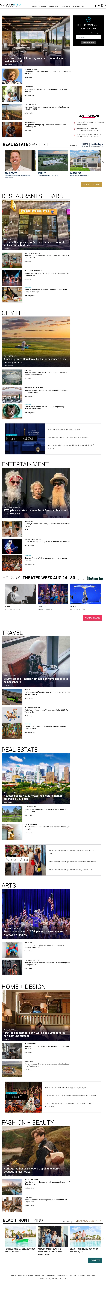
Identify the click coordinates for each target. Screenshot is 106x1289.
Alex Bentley (28, 77)
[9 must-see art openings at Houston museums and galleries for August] (12, 950)
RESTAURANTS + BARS (32, 196)
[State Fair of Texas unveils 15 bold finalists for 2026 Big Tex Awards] (12, 715)
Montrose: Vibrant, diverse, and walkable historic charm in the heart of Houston (70, 447)
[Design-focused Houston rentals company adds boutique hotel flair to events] (12, 1069)
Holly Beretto (28, 815)
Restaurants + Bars (39, 2)
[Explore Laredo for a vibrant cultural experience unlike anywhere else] (12, 731)
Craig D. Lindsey (29, 545)
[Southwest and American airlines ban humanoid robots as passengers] (36, 662)
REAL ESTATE (20, 749)
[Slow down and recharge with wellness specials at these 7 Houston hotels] (12, 1187)
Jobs (70, 1275)
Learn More (95, 1260)
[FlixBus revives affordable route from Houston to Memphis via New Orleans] (12, 697)
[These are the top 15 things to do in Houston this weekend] (12, 546)
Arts (82, 2)
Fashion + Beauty (54, 6)
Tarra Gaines (7, 938)
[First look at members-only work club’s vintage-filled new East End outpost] (36, 1016)
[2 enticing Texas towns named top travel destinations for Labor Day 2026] (12, 112)
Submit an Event (39, 1275)
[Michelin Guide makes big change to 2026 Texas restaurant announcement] (12, 278)
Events (77, 6)
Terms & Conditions (79, 1275)
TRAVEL (12, 632)
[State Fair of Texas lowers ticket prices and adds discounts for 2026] (12, 76)
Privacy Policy (91, 1275)
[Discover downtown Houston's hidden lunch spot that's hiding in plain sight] (12, 295)
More (82, 6)
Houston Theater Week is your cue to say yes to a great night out (66, 1088)
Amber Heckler (8, 64)
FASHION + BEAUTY (28, 1122)
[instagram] (102, 5)
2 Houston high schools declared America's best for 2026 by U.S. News (88, 129)
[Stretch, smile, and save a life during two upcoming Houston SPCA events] (12, 411)
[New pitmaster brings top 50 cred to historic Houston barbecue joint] (12, 129)
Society (34, 6)
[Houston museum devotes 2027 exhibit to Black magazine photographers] (12, 967)
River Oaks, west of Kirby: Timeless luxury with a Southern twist (68, 437)
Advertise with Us (62, 1275)
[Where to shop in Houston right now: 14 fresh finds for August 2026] (12, 1204)
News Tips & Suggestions (25, 1275)
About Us (13, 1275)
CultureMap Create (30, 295)
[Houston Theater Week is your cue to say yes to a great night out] (12, 563)
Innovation (64, 6)
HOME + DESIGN (24, 986)
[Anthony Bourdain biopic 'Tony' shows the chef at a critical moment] (12, 529)
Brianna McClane (29, 95)
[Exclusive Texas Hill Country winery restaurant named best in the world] (36, 41)
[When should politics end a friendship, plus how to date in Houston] (12, 94)
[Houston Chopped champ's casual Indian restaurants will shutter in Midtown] (36, 225)
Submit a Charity (50, 1275)
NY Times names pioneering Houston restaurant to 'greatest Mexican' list (88, 135)
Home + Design (43, 6)
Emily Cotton (7, 1039)
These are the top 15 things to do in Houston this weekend (47, 541)
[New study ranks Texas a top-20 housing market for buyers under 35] (12, 832)
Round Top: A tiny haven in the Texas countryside (64, 429)
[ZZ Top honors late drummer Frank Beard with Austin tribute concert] (36, 493)
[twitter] (99, 5)
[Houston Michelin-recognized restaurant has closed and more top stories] (12, 395)
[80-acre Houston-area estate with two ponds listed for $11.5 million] (12, 814)
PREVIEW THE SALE (92, 618)
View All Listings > (91, 184)
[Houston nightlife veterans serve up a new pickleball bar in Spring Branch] (12, 260)
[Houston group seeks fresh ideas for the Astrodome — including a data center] (12, 377)
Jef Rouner (28, 378)
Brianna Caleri (8, 517)
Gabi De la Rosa (8, 1175)
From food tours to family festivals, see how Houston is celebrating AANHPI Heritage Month (70, 1105)
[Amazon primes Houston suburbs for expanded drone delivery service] (36, 342)
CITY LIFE (14, 313)
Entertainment (59, 2)
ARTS (9, 885)
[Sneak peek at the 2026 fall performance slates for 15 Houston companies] (36, 914)
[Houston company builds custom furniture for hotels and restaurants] (12, 1051)
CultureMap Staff (29, 396)
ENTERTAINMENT (25, 464)
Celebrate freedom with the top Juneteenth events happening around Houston (70, 1095)
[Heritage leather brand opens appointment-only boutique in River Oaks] (36, 1151)
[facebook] (96, 5)
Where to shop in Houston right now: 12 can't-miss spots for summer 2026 (71, 852)
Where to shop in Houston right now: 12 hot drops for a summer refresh (72, 862)
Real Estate (75, 2)
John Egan (7, 685)
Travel (68, 2)
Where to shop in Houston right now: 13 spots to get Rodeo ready (70, 870)
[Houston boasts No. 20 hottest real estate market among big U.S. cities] (36, 779)
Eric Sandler (28, 130)
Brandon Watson (8, 365)
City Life (49, 2)
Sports (71, 6)
